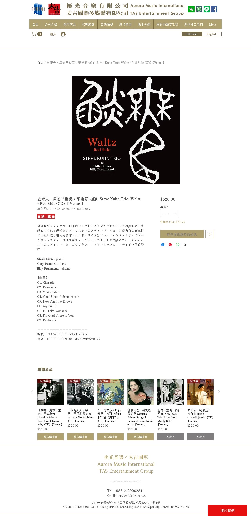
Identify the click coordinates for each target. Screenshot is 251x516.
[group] (125, 410)
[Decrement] (163, 213)
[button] (37, 34)
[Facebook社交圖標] (214, 9)
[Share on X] (185, 244)
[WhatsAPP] (199, 9)
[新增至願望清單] (209, 234)
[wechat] (191, 9)
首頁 (40, 62)
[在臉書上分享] (162, 244)
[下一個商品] (219, 391)
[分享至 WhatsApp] (177, 244)
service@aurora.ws (131, 495)
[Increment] (175, 213)
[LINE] (207, 9)
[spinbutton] (169, 213)
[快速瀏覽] (140, 392)
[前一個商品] (31, 391)
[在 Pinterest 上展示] (170, 244)
